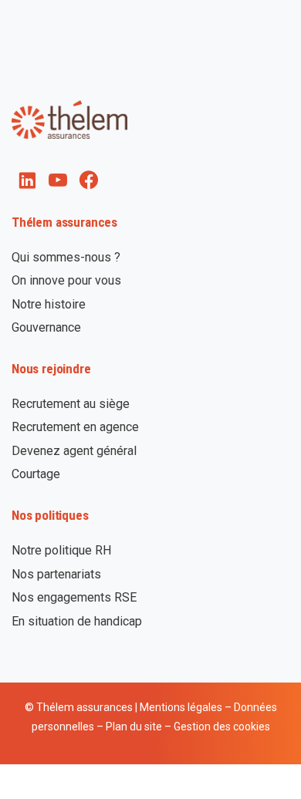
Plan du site (134, 726)
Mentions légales (181, 707)
